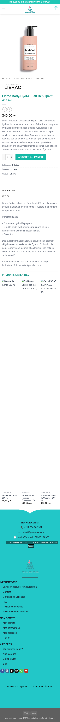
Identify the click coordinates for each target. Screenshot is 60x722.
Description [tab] (8, 190)
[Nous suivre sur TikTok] (12, 671)
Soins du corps (21, 78)
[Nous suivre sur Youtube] (26, 671)
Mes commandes (11, 628)
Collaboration (9, 659)
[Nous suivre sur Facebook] (2, 671)
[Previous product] (9, 109)
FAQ (5, 602)
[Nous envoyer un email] (16, 671)
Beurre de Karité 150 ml (9, 496)
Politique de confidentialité (16, 611)
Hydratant (38, 78)
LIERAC (14, 169)
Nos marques (9, 654)
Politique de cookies (13, 606)
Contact (7, 592)
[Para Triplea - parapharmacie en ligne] (30, 9)
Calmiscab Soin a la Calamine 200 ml (49, 497)
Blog (5, 664)
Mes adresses (10, 633)
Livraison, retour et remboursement (20, 587)
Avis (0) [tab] (5, 196)
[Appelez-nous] (21, 671)
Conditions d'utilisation (14, 597)
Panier (6, 638)
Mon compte (9, 623)
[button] (3, 9)
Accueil (6, 78)
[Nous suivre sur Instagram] (7, 671)
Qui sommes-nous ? (13, 649)
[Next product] (4, 109)
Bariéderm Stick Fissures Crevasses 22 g (29, 497)
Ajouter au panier (30, 157)
